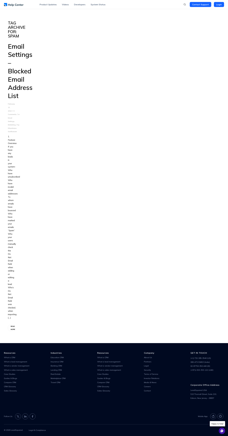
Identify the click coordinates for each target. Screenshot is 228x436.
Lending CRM (56, 370)
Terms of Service (151, 374)
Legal (146, 366)
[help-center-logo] (13, 4)
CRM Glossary (10, 386)
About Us (148, 357)
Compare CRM (10, 382)
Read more (12, 327)
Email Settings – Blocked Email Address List (20, 71)
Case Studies (9, 374)
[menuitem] (48, 4)
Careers (147, 386)
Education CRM (57, 357)
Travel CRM (55, 382)
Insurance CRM (57, 362)
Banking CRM (56, 366)
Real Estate (56, 374)
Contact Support (200, 4)
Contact (147, 391)
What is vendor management (16, 366)
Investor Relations (151, 378)
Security (147, 370)
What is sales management (16, 370)
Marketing (12, 125)
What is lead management (15, 362)
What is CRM (9, 357)
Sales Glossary (10, 391)
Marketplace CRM (58, 378)
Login (219, 4)
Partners (147, 362)
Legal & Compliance (37, 430)
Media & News (150, 382)
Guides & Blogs (10, 378)
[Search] (184, 4)
